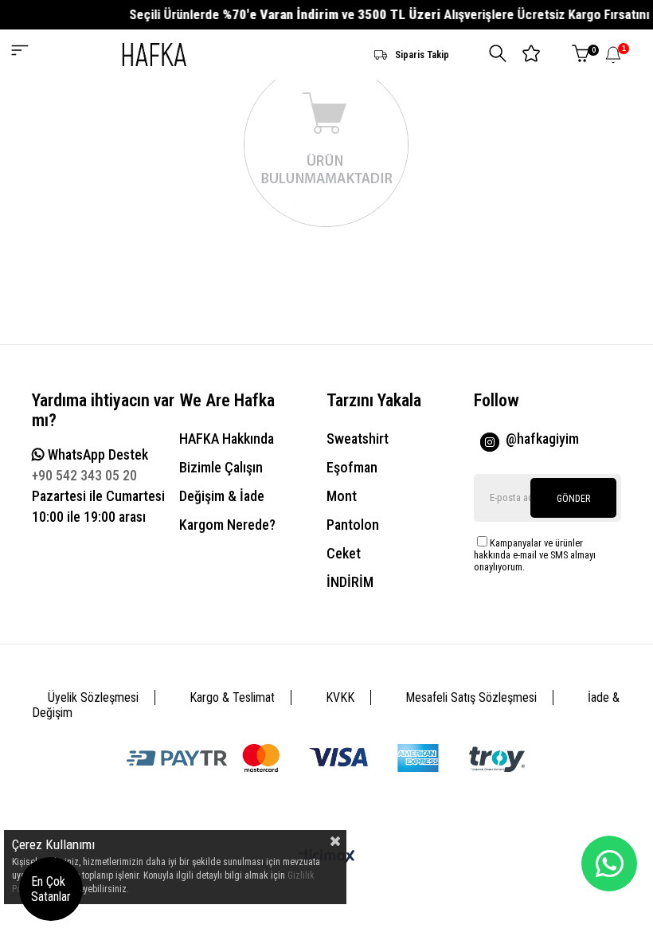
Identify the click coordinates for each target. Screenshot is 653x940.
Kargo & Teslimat (232, 697)
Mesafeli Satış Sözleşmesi (471, 697)
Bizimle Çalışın (221, 467)
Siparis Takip (422, 55)
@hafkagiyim (542, 438)
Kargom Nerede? (227, 524)
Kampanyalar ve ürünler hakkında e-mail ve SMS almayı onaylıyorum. (535, 555)
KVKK (340, 697)
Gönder (573, 498)
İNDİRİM (349, 582)
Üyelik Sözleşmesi (93, 697)
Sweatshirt (357, 438)
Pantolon (352, 524)
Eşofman (351, 467)
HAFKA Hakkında (226, 438)
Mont (341, 496)
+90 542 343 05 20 (84, 475)
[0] (580, 55)
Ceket (343, 553)
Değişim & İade (221, 496)
